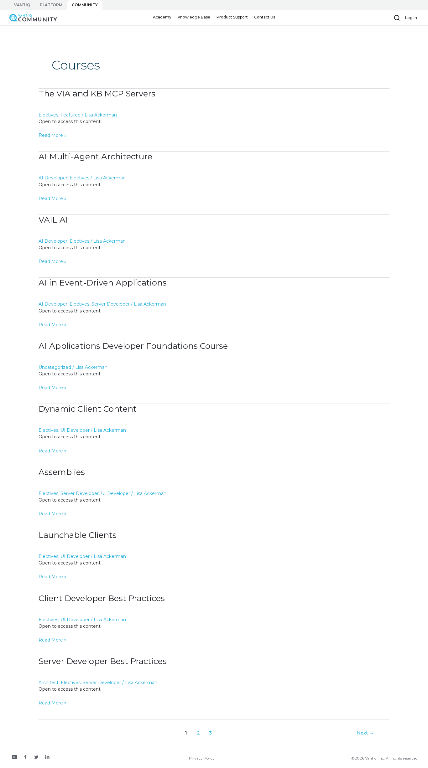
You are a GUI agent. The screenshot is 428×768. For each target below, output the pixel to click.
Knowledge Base (194, 17)
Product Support (232, 17)
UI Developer (75, 430)
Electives (48, 115)
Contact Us (264, 17)
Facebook (25, 758)
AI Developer (53, 178)
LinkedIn (47, 758)
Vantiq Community (30, 17)
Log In (411, 17)
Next (365, 733)
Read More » (52, 135)
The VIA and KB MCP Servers (97, 94)
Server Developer (110, 304)
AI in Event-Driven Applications (103, 283)
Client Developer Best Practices (102, 598)
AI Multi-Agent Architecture (95, 157)
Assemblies (62, 472)
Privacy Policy (202, 758)
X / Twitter (36, 758)
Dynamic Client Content (88, 409)
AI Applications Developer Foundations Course (133, 346)
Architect (49, 682)
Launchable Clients (78, 535)
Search (397, 18)
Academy (162, 17)
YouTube (14, 758)
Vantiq (22, 5)
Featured (70, 115)
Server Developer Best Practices (103, 661)
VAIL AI (53, 220)
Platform (51, 5)
